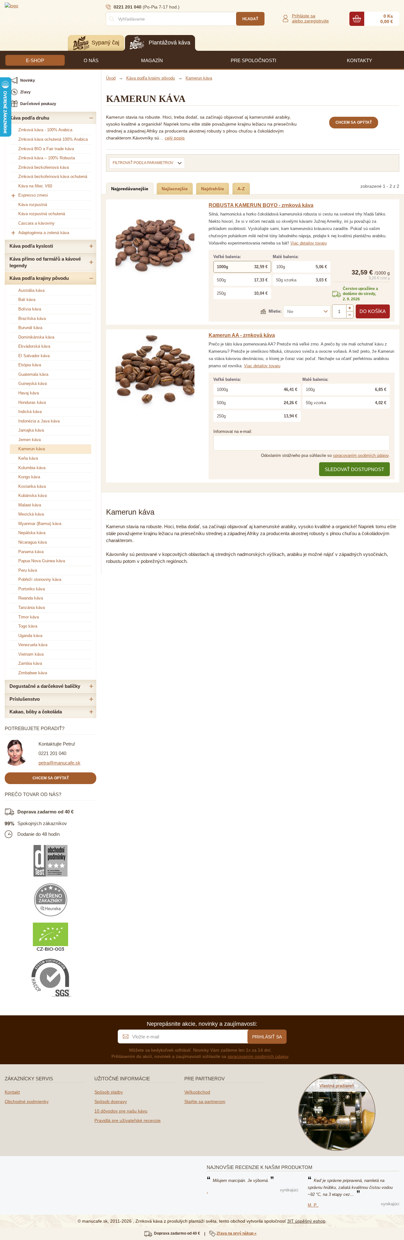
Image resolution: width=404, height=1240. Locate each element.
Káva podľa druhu (29, 118)
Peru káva (27, 570)
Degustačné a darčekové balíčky (44, 686)
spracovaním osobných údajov (361, 455)
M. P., (313, 1205)
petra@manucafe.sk (59, 762)
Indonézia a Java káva (39, 421)
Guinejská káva (32, 383)
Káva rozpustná (32, 204)
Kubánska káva (32, 495)
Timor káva (28, 617)
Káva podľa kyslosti (31, 246)
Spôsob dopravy (110, 1101)
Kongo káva (29, 477)
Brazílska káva (32, 318)
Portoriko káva (31, 589)
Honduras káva (32, 402)
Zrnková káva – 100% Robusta (46, 158)
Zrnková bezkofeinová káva (43, 167)
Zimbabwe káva (32, 672)
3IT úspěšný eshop (306, 1221)
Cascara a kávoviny (36, 223)
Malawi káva (29, 505)
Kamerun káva (31, 448)
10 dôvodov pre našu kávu (120, 1110)
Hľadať (250, 19)
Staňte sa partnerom (204, 1101)
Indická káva (30, 411)
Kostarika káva (32, 486)
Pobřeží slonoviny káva (39, 579)
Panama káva (31, 551)
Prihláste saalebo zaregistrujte (310, 18)
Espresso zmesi (33, 195)
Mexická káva (31, 514)
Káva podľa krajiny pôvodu (39, 278)
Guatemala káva (33, 374)
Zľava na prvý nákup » (237, 1233)
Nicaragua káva (32, 542)
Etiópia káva (29, 365)
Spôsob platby (108, 1092)
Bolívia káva (29, 309)
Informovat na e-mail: (232, 431)
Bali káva (26, 299)
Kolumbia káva (31, 467)
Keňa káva (28, 458)
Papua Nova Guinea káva (41, 560)
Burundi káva (30, 327)
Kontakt (12, 1092)
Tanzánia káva (31, 607)
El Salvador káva (34, 355)
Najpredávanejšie (129, 188)
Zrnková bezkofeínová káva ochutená (52, 176)
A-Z (241, 188)
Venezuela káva (32, 644)
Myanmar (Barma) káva (39, 523)
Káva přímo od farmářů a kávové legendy (45, 262)
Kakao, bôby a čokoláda (35, 711)
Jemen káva (29, 439)
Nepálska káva (31, 532)
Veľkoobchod (197, 1092)
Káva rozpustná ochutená (41, 213)
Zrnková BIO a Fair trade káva (46, 148)
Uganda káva (30, 635)
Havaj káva (28, 393)
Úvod (111, 78)
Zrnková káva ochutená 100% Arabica (53, 139)
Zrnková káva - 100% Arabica (45, 129)
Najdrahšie (212, 188)
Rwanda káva (30, 598)
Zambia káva (30, 663)
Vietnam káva (31, 654)
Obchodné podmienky (27, 1101)
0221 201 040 (52, 753)
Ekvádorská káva (34, 346)
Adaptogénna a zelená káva (43, 232)
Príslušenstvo (24, 699)
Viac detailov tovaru (308, 243)
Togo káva (27, 626)
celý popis (175, 137)
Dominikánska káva (36, 337)
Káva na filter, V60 (35, 186)
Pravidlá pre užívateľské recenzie (127, 1120)
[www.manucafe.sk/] (42, 5)
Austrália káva (31, 290)
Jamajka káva (31, 430)
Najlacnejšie (175, 188)
